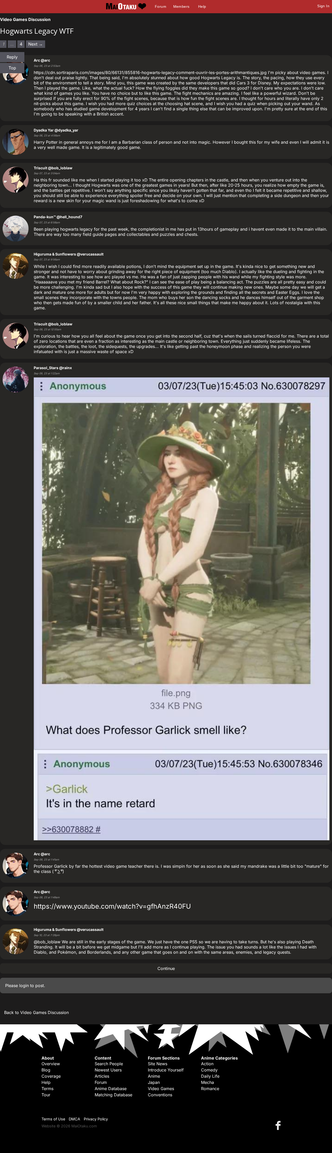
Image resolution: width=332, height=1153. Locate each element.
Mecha (207, 1082)
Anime (154, 1076)
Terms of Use (53, 1119)
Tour (46, 1094)
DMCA (74, 1119)
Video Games (161, 1088)
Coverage (51, 1076)
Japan (154, 1082)
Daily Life (210, 1076)
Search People (109, 1063)
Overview (51, 1063)
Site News (157, 1063)
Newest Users (108, 1069)
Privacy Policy (96, 1119)
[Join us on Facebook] (279, 1125)
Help (202, 6)
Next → (35, 44)
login (24, 985)
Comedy (209, 1069)
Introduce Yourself (166, 1069)
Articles (102, 1076)
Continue (166, 968)
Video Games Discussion (25, 19)
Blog (46, 1069)
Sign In (323, 6)
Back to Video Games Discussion (36, 1012)
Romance (210, 1088)
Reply (12, 57)
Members (181, 6)
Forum (160, 6)
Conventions (160, 1094)
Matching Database (113, 1094)
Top (12, 67)
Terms (47, 1088)
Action (207, 1063)
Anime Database (111, 1088)
